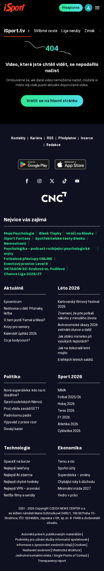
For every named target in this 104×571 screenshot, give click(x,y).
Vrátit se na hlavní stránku (52, 100)
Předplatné (71, 8)
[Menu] (97, 8)
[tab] (17, 31)
